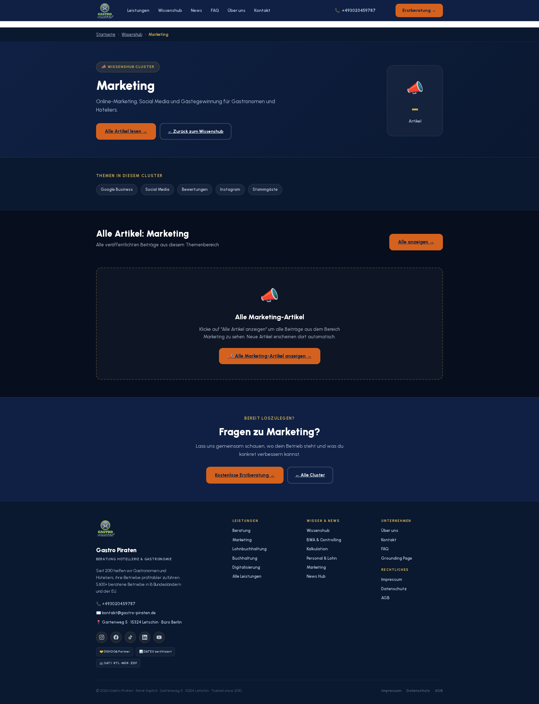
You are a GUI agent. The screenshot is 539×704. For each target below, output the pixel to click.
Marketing (242, 540)
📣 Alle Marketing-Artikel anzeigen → (270, 356)
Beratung (241, 530)
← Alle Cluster (310, 475)
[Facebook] (116, 637)
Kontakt (262, 10)
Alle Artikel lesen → (126, 131)
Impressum (391, 579)
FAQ (215, 10)
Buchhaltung (244, 558)
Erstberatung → (419, 10)
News (196, 10)
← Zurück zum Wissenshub (195, 131)
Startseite (105, 34)
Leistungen (138, 10)
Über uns (236, 10)
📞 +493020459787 (115, 603)
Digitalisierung (246, 567)
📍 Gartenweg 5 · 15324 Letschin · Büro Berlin (139, 622)
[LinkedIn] (144, 637)
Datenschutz (394, 588)
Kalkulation (317, 549)
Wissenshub (170, 10)
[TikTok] (130, 637)
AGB (385, 598)
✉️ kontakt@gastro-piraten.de (126, 612)
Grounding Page (396, 558)
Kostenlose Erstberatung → (245, 475)
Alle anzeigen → (416, 242)
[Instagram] (101, 637)
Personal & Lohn (322, 558)
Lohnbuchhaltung (249, 549)
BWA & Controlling (324, 540)
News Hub (316, 576)
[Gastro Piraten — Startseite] (105, 10)
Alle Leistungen (246, 576)
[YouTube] (159, 637)
